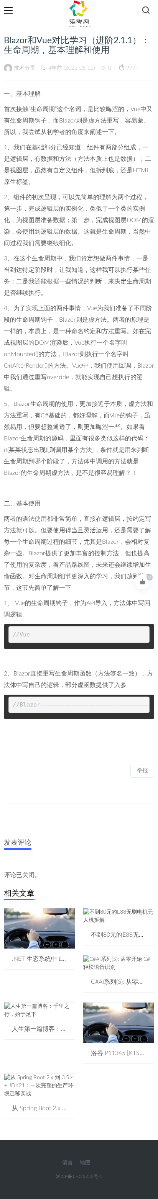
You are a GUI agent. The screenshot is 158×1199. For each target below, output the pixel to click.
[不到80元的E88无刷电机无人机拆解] (118, 916)
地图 (85, 1163)
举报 (142, 771)
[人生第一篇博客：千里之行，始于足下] (39, 1010)
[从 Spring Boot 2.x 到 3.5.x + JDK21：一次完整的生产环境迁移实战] (39, 1085)
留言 (67, 1163)
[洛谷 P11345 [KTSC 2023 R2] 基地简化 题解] (118, 1022)
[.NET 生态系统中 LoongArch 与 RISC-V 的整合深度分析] (39, 928)
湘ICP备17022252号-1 (79, 1176)
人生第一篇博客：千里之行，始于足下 (64, 1029)
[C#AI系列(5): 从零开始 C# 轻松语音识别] (118, 963)
